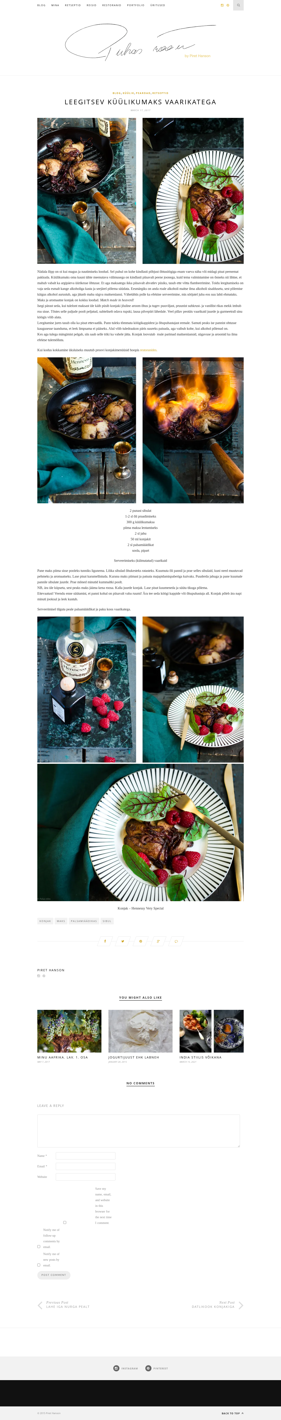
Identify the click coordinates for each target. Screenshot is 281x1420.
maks (61, 921)
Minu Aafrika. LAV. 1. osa (62, 1057)
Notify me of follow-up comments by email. (51, 1238)
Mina (55, 5)
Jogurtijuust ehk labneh (133, 1057)
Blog (41, 5)
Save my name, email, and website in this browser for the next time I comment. (103, 1206)
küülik (128, 93)
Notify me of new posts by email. (51, 1259)
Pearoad (143, 93)
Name (42, 1156)
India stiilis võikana (201, 1057)
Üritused (157, 5)
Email (42, 1166)
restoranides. (148, 350)
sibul (107, 921)
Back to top (231, 1413)
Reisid (92, 5)
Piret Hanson (51, 970)
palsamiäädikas (84, 921)
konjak (45, 921)
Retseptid (73, 5)
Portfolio (136, 5)
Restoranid (111, 5)
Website (42, 1177)
